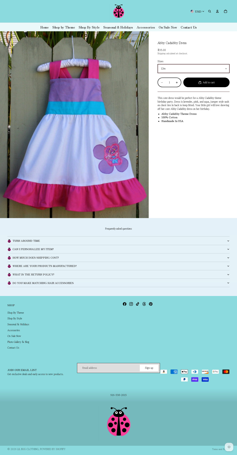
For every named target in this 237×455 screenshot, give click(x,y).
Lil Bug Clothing (28, 449)
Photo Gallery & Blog (18, 342)
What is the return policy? (33, 274)
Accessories (13, 330)
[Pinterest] (150, 304)
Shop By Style (14, 318)
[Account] (217, 11)
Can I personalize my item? (33, 249)
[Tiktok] (137, 304)
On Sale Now (14, 336)
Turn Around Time (26, 240)
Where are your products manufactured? (45, 266)
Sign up (149, 368)
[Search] (210, 11)
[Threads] (144, 304)
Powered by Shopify (53, 449)
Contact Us (13, 348)
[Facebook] (124, 304)
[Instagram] (131, 304)
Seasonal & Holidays (18, 324)
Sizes (160, 61)
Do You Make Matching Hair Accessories (43, 283)
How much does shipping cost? (36, 257)
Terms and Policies (221, 449)
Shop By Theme (15, 313)
